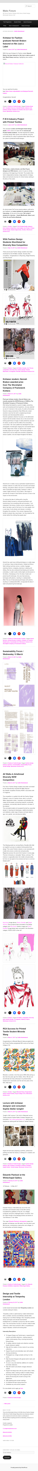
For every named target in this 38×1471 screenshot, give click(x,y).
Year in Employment (14, 25)
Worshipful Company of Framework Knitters (14, 643)
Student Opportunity (16, 230)
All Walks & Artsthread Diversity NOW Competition (13, 777)
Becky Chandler (21, 922)
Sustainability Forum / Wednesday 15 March (13, 653)
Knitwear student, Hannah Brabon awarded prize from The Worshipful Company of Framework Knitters (15, 385)
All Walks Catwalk (21, 368)
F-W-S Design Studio (22, 226)
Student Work (17, 22)
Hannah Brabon (20, 108)
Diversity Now (13, 370)
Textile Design (6, 766)
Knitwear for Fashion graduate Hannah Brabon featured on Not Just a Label (14, 42)
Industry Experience (11, 228)
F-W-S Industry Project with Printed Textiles (13, 120)
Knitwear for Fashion (17, 109)
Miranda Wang (20, 1092)
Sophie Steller (6, 1167)
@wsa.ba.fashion (7, 1432)
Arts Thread (30, 368)
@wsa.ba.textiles (7, 1436)
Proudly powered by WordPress (19, 1467)
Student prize (6, 642)
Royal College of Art (20, 1093)
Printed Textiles (10, 1093)
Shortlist (18, 371)
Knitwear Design (7, 109)
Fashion (10, 368)
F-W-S (8, 130)
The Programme (7, 22)
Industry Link (28, 108)
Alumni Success (28, 22)
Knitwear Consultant (15, 1165)
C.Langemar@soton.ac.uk (10, 1428)
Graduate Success (11, 108)
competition (6, 370)
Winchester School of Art (13, 111)
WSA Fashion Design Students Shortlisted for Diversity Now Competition (15, 242)
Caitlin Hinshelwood (19, 31)
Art (26, 1284)
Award (32, 638)
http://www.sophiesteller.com (17, 1119)
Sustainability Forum (26, 765)
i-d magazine (12, 371)
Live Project (27, 228)
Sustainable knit (14, 642)
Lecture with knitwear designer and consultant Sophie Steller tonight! (14, 1105)
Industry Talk (6, 1165)
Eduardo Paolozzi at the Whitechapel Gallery (14, 1176)
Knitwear (19, 640)
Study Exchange (26, 25)
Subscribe (7, 1457)
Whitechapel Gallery (25, 1286)
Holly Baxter (13, 926)
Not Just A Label (28, 109)
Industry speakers (7, 765)
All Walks (19, 1017)
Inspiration (16, 1286)
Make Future (9, 10)
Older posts (6, 1403)
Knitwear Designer (26, 1165)
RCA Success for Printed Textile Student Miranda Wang (14, 1031)
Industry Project (25, 1019)
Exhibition (10, 1286)
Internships (20, 228)
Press (4, 25)
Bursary (5, 640)
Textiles (10, 226)
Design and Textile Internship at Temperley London (14, 1296)
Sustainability (16, 765)
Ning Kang (5, 922)
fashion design (21, 370)
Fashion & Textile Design (14, 106)
